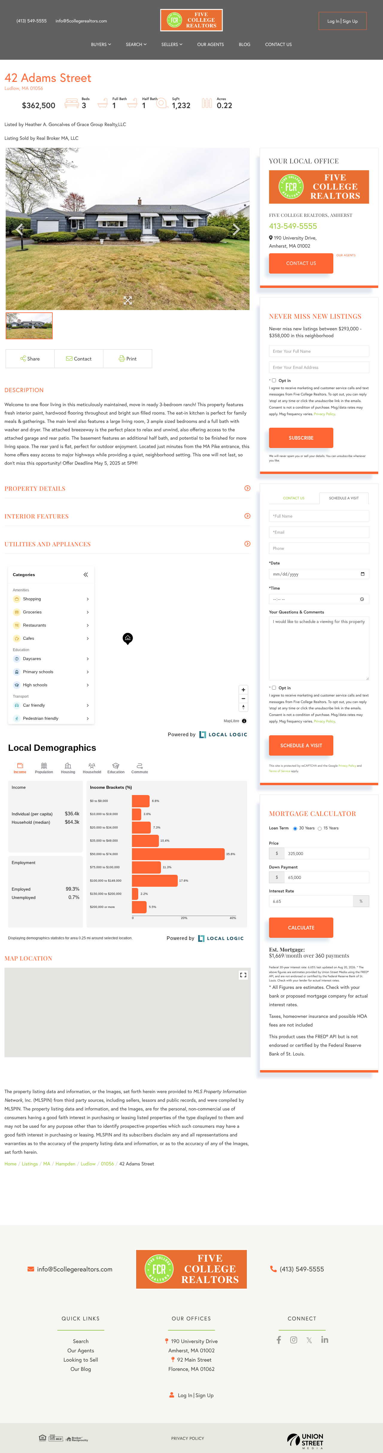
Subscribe (301, 438)
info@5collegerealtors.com (81, 21)
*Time (274, 588)
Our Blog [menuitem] (81, 1368)
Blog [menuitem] (244, 44)
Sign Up (350, 21)
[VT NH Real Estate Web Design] (315, 1441)
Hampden (65, 1164)
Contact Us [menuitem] (278, 44)
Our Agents (345, 255)
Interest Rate (281, 891)
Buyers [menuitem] (99, 44)
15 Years (331, 828)
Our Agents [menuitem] (210, 44)
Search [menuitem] (134, 44)
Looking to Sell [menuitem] (80, 1359)
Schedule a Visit (344, 498)
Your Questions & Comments (296, 612)
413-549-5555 (293, 226)
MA (46, 1164)
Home (10, 1164)
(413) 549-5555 (31, 21)
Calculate (301, 927)
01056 (107, 1164)
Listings (30, 1164)
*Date (274, 563)
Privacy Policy (324, 414)
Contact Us (301, 263)
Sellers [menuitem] (170, 44)
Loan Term (278, 828)
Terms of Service (279, 771)
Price (274, 843)
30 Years (307, 828)
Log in (333, 21)
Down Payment (283, 867)
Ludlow (88, 1164)
